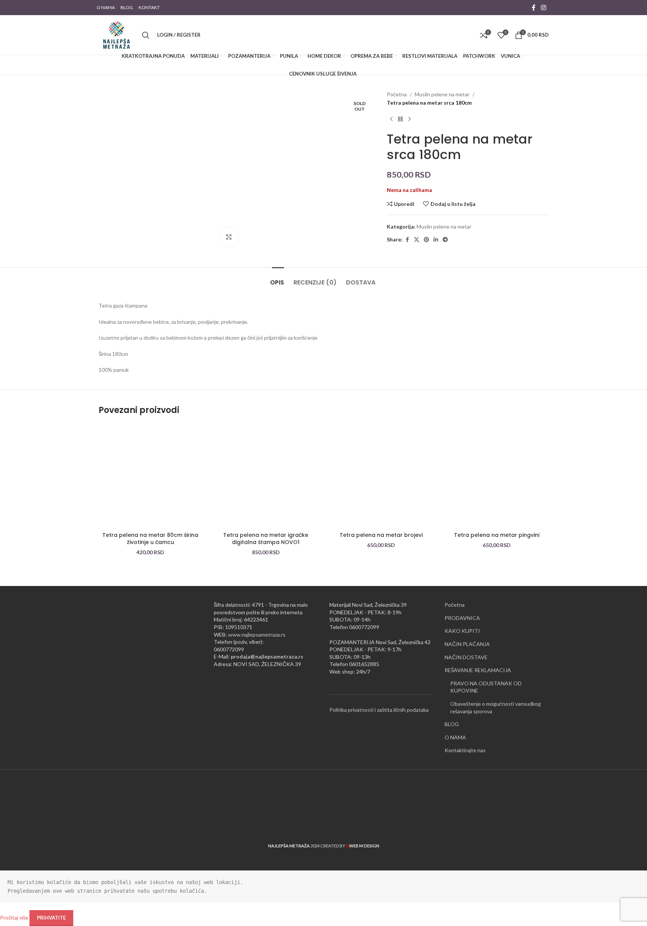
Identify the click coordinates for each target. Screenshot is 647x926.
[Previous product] (391, 119)
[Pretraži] (145, 35)
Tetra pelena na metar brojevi (381, 535)
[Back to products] (400, 119)
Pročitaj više (14, 917)
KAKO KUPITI (462, 631)
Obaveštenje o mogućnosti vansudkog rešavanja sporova (495, 707)
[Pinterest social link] (426, 240)
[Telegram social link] (445, 240)
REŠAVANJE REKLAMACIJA (478, 670)
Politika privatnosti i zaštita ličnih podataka (379, 709)
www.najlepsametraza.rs (257, 634)
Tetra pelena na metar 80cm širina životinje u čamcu (150, 538)
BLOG (452, 724)
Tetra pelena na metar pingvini (496, 535)
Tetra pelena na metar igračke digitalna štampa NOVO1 (265, 538)
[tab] (278, 278)
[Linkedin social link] (435, 240)
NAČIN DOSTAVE (466, 657)
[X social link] (417, 240)
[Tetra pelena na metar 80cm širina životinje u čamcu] (151, 476)
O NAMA (455, 737)
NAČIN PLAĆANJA (467, 644)
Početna (397, 94)
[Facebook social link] (533, 7)
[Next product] (409, 119)
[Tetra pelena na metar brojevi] (381, 476)
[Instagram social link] (543, 7)
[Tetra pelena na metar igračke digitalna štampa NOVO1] (266, 476)
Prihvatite (51, 918)
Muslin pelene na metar (442, 94)
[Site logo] (116, 34)
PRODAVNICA (462, 618)
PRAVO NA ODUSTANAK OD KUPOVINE (486, 687)
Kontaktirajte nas (465, 750)
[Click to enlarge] (228, 236)
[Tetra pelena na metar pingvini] (497, 476)
